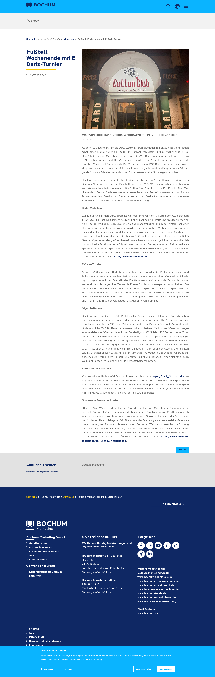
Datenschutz (37, 637)
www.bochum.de (147, 613)
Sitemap (34, 628)
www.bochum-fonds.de (151, 593)
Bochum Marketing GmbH (45, 537)
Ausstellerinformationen (44, 551)
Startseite (31, 39)
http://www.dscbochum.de (131, 256)
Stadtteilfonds (38, 559)
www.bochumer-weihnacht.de (155, 585)
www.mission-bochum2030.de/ (157, 601)
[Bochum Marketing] (40, 5)
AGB (31, 633)
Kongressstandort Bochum (45, 571)
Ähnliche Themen (42, 468)
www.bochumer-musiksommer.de (158, 581)
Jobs (32, 555)
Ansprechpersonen (40, 547)
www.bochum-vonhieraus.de (155, 577)
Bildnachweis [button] (172, 504)
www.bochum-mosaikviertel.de (156, 597)
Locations (35, 576)
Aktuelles (68, 39)
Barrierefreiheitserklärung (45, 641)
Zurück (183, 449)
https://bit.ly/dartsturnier (168, 376)
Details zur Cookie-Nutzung (89, 659)
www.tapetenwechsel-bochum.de (158, 589)
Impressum (36, 645)
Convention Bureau (40, 566)
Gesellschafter (38, 543)
